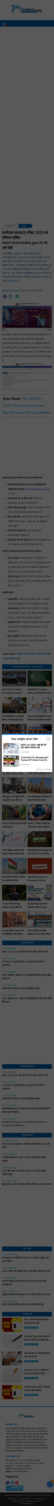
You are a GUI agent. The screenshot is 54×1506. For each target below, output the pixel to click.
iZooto (48, 769)
